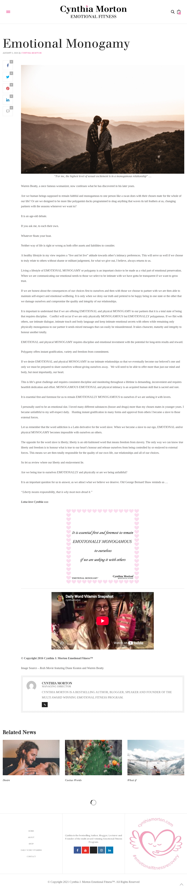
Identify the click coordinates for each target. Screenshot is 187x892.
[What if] (155, 757)
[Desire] (31, 757)
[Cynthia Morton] (93, 11)
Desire (6, 780)
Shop (31, 844)
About (31, 837)
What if (131, 780)
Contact (31, 856)
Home (31, 831)
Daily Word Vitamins (14, 35)
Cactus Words (73, 780)
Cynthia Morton (31, 53)
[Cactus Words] (93, 757)
